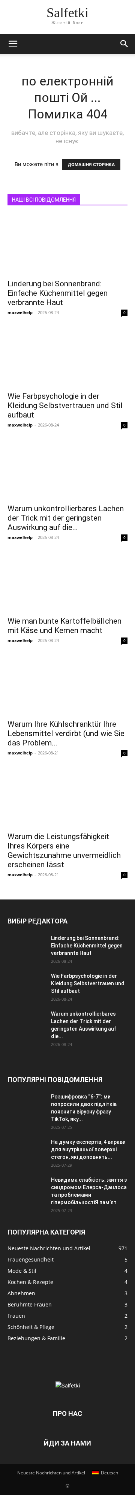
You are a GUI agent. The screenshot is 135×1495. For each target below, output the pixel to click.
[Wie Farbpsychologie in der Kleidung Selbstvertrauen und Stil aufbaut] (68, 357)
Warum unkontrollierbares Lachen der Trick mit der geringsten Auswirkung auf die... (66, 518)
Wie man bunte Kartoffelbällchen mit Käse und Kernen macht (65, 626)
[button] (13, 44)
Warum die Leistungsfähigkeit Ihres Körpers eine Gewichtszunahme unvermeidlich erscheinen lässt (64, 850)
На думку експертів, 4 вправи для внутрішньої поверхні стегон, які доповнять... (88, 1149)
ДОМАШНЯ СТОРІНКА (91, 164)
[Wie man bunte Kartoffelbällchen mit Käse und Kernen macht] (68, 582)
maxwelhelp (20, 312)
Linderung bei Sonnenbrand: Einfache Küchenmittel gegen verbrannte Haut (58, 293)
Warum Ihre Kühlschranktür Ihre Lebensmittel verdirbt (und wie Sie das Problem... (66, 733)
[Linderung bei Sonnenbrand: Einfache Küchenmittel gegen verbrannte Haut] (68, 244)
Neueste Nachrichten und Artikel (51, 1473)
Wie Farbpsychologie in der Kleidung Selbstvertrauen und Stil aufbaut (65, 405)
